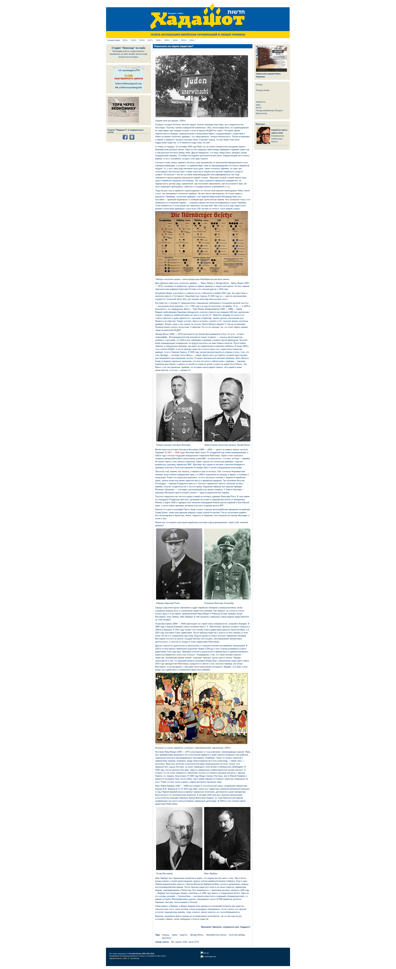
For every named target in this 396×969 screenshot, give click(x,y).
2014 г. (176, 40)
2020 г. (125, 40)
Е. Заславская (134, 958)
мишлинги (166, 938)
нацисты (183, 935)
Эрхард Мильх (197, 935)
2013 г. (184, 40)
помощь (165, 935)
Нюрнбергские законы (216, 935)
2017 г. (150, 40)
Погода (259, 85)
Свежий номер (113, 40)
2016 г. (159, 40)
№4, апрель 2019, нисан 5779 (185, 942)
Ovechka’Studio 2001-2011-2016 (141, 953)
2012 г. (192, 40)
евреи (174, 935)
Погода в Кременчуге (265, 110)
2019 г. (134, 40)
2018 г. (142, 40)
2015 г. (167, 40)
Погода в (262, 90)
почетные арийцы (237, 935)
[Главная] (198, 37)
